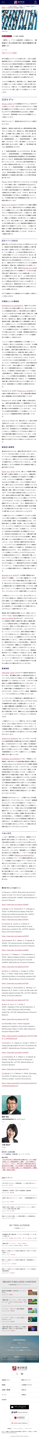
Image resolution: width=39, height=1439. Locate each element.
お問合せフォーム (19, 1356)
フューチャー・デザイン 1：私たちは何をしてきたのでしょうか (19, 1319)
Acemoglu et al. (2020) (9, 575)
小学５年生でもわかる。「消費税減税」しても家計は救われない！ (19, 1184)
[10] (16, 738)
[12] (3, 858)
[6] (16, 471)
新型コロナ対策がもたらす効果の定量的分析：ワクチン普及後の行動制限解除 (19, 1270)
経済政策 (14, 52)
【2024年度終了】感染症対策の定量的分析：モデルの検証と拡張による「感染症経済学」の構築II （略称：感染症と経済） (20, 1168)
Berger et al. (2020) (8, 205)
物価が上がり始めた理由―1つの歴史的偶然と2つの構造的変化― (19, 1216)
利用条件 (9, 1428)
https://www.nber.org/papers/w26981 (15, 1052)
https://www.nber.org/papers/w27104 (15, 1069)
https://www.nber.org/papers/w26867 (15, 904)
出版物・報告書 (6, 1389)
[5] (32, 391)
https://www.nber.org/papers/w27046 (15, 983)
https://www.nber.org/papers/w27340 (15, 966)
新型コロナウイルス (7, 52)
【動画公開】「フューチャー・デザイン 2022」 (19, 1244)
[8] (15, 618)
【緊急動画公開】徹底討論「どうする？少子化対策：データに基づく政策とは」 (19, 1236)
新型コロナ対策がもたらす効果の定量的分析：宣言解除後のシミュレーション (19, 1261)
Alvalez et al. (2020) (8, 738)
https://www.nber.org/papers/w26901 (15, 919)
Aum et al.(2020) (7, 618)
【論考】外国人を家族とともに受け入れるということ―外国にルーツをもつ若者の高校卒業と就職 (19, 1208)
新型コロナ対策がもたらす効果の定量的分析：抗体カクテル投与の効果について (19, 1252)
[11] (20, 759)
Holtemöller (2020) (8, 672)
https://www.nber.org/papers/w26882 (15, 950)
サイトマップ (28, 1428)
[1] (14, 104)
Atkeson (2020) (7, 104)
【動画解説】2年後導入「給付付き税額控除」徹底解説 (19, 1191)
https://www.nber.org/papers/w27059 (15, 936)
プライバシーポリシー (19, 1428)
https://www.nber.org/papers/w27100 (15, 1019)
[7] (18, 575)
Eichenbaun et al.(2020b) (10, 759)
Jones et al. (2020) (24, 391)
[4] (20, 305)
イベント (4, 1394)
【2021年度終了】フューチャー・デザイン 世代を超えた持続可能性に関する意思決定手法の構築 (19, 1163)
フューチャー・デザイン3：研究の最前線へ (19, 1310)
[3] (3, 270)
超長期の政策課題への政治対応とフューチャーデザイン (19, 1292)
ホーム (3, 6)
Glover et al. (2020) (8, 471)
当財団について (6, 1380)
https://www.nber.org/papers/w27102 (15, 1000)
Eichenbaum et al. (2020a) (11, 305)
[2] (16, 205)
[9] (16, 672)
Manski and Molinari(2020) (25, 855)
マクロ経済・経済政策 (12, 6)
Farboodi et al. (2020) (29, 268)
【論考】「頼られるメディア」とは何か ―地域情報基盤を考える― (19, 1199)
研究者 (3, 1385)
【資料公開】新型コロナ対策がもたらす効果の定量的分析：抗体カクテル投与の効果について (19, 1327)
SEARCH (4, 1399)
